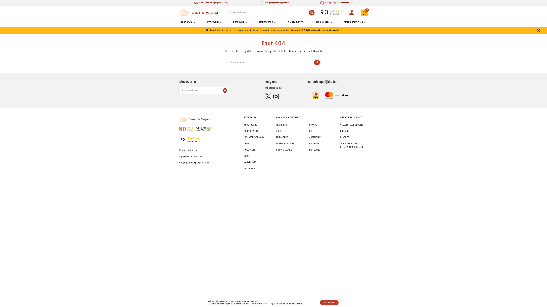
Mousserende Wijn (254, 137)
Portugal (314, 144)
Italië (279, 131)
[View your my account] (351, 12)
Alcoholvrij (322, 22)
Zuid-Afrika (282, 137)
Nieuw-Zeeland (284, 150)
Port (246, 144)
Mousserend (266, 22)
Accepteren (329, 302)
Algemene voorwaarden (190, 156)
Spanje (313, 125)
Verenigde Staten (285, 144)
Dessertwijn (251, 131)
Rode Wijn (186, 22)
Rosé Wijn (239, 22)
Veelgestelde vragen (351, 125)
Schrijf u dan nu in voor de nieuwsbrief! (322, 30)
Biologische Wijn (353, 22)
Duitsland (314, 150)
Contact (344, 131)
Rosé (246, 156)
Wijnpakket (250, 162)
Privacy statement (188, 150)
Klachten (345, 137)
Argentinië (315, 137)
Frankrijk (281, 125)
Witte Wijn (213, 22)
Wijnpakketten (296, 22)
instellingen (225, 304)
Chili (311, 131)
